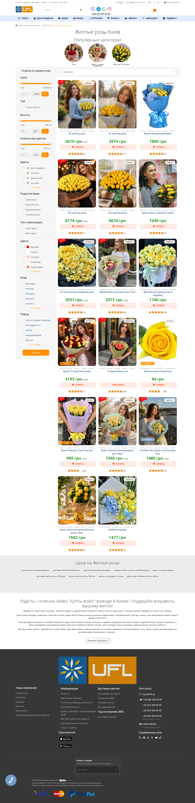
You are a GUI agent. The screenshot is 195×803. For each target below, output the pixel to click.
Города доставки (106, 698)
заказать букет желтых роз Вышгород (131, 570)
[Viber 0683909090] (93, 10)
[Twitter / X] (152, 737)
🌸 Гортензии (95, 18)
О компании (22, 692)
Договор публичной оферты (75, 718)
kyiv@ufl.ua (149, 694)
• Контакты (63, 2)
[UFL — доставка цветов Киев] (24, 9)
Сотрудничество (106, 702)
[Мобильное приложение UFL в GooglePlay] (66, 745)
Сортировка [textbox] (68, 72)
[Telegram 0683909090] (99, 10)
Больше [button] (36, 187)
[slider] (20, 83)
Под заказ (118, 385)
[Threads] (148, 737)
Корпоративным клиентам (74, 723)
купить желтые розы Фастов (82, 576)
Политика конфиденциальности (77, 702)
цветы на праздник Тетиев (111, 576)
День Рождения (45, 18)
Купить (79, 147)
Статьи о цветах (69, 727)
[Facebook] (144, 737)
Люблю (29, 330)
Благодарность (33, 325)
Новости (65, 693)
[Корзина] (155, 11)
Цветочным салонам (71, 698)
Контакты (20, 697)
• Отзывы (43, 2)
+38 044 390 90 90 (152, 715)
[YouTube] (156, 737)
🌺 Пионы (78, 18)
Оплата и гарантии (22, 2)
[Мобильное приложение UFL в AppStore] (66, 738)
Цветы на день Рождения (38, 320)
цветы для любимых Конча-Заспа (142, 576)
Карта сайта (22, 710)
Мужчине (30, 298)
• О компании (53, 2)
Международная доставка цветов (32, 715)
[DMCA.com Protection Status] (66, 780)
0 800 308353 (149, 724)
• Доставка (35, 2)
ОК (45, 94)
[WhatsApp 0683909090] (104, 10)
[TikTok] (160, 737)
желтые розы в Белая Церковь (35, 570)
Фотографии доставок (109, 693)
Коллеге (30, 303)
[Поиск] (81, 10)
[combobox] (118, 72)
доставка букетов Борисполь (66, 570)
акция (64, 18)
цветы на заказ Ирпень (163, 570)
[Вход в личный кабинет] (165, 2)
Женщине (30, 293)
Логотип (20, 706)
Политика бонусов (70, 706)
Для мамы (30, 283)
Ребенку (30, 288)
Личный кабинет (173, 2)
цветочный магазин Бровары (97, 570)
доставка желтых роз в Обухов (51, 576)
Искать (36, 352)
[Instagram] (109, 10)
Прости (29, 340)
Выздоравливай (33, 335)
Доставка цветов (106, 706)
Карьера (20, 701)
